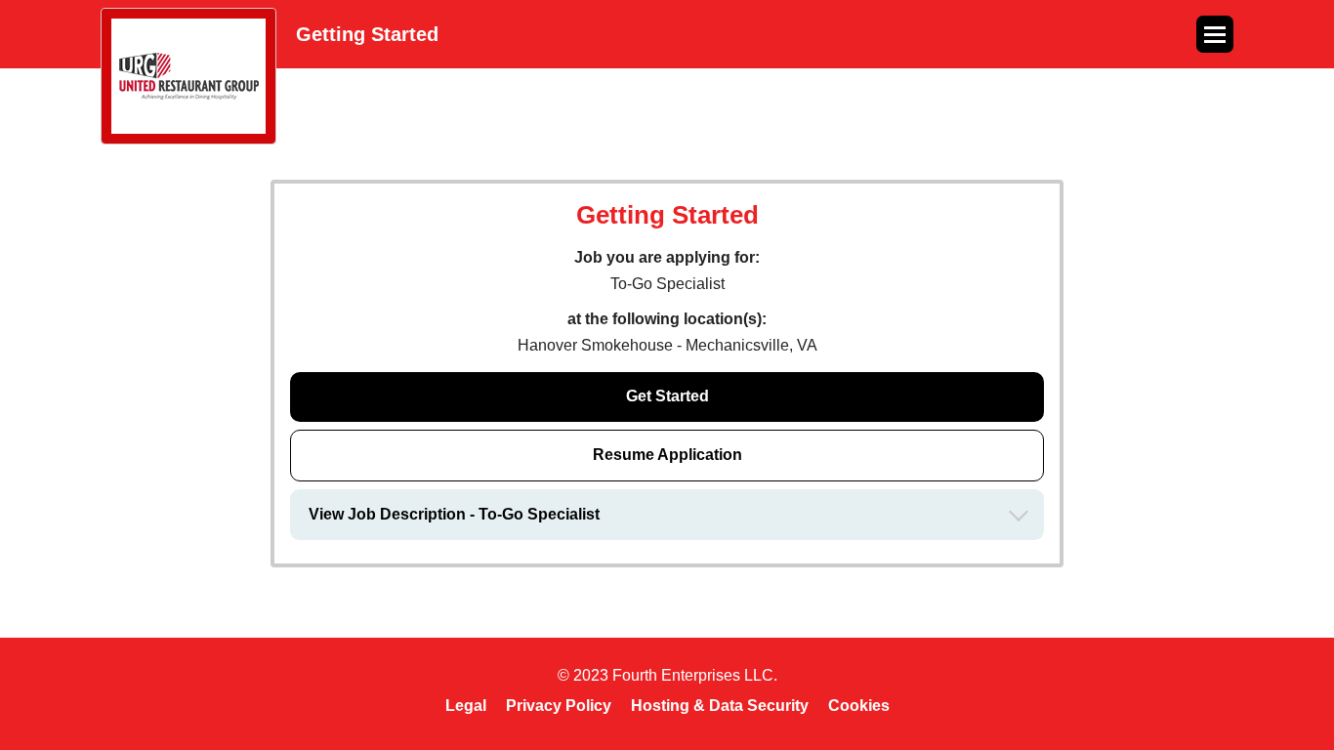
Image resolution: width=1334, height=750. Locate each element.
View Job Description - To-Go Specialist (454, 514)
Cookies (859, 705)
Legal (465, 705)
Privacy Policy (558, 705)
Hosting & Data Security (720, 705)
